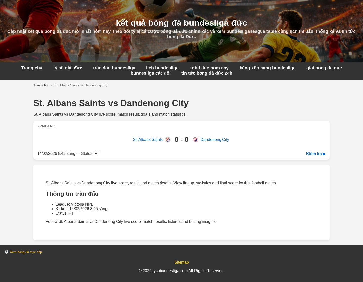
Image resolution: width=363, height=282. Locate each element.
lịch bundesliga (162, 67)
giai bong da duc (324, 67)
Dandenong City (215, 139)
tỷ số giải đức (67, 67)
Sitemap (181, 262)
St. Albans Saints (148, 139)
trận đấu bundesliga (114, 67)
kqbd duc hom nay (209, 67)
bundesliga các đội (151, 73)
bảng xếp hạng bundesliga (268, 67)
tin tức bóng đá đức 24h (207, 73)
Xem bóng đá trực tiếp (26, 252)
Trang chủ (31, 67)
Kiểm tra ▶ (316, 154)
